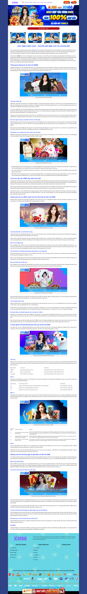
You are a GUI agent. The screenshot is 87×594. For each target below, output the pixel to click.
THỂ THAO (27, 2)
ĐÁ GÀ (45, 2)
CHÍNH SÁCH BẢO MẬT (30, 587)
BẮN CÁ (31, 2)
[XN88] (15, 2)
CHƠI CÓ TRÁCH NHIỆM (42, 587)
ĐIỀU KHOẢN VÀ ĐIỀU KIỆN (55, 587)
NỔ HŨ (34, 2)
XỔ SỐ (38, 2)
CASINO (41, 2)
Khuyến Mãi (49, 2)
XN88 (23, 2)
